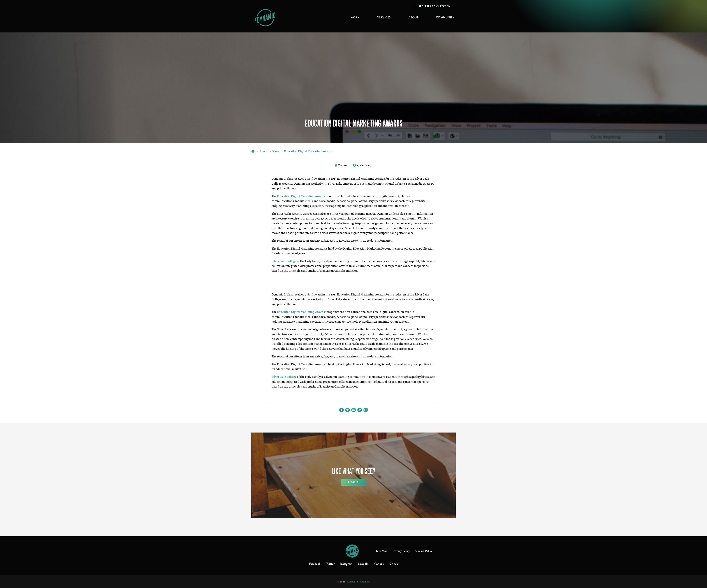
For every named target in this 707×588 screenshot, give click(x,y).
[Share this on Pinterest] (359, 410)
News (275, 151)
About (263, 151)
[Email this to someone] (365, 410)
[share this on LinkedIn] (353, 410)
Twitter (330, 563)
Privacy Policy (401, 551)
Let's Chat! (353, 482)
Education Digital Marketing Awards (308, 151)
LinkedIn (363, 563)
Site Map (381, 551)
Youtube (379, 563)
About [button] (413, 17)
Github (393, 563)
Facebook (315, 563)
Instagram (346, 563)
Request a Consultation (434, 6)
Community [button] (445, 17)
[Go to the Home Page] (253, 151)
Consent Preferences (358, 581)
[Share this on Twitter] (347, 410)
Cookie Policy (423, 551)
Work (355, 17)
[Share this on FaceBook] (341, 410)
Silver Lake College (284, 260)
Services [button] (384, 17)
